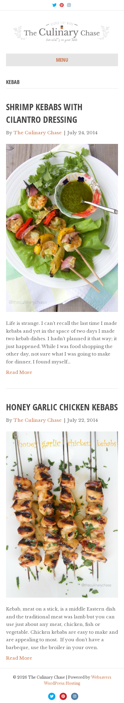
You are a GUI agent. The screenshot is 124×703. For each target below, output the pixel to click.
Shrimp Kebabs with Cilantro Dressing (44, 113)
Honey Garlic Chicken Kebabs (62, 407)
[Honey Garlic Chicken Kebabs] (62, 514)
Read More (19, 372)
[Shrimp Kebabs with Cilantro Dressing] (62, 227)
